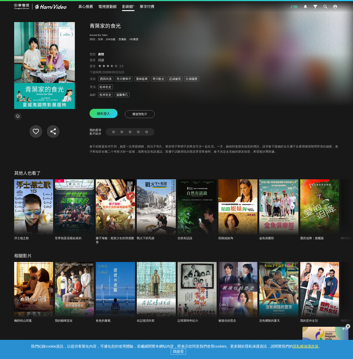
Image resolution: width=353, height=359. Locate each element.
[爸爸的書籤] (115, 292)
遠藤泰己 (122, 94)
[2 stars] (122, 132)
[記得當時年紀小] (197, 292)
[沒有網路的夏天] (278, 292)
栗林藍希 (142, 78)
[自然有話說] (197, 209)
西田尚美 (106, 78)
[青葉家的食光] (35, 131)
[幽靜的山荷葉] (33, 292)
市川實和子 (124, 78)
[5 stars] (146, 132)
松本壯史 (105, 87)
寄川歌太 (158, 78)
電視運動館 (107, 6)
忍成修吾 (175, 78)
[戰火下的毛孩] (156, 209)
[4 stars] (138, 132)
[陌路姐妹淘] (237, 209)
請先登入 (103, 113)
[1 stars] (113, 132)
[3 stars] (130, 132)
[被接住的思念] (237, 292)
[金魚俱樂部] (278, 209)
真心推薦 (85, 6)
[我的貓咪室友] (74, 292)
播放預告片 (139, 114)
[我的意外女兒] (319, 292)
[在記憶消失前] (156, 292)
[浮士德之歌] (33, 209)
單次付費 (147, 6)
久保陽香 (191, 78)
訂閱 (294, 6)
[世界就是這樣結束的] (74, 209)
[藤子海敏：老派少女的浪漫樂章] (115, 211)
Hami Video (40, 6)
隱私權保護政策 (305, 346)
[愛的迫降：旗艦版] (319, 209)
